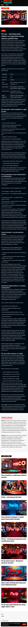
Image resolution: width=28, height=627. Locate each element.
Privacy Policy (17, 623)
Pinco (6, 404)
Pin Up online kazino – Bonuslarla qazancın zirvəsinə (12, 562)
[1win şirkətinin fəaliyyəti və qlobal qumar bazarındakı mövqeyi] (14, 507)
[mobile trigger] (2, 1)
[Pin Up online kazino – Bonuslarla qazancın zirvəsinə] (14, 551)
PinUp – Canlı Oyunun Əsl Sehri (11, 497)
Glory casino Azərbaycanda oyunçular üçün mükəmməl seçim (13, 584)
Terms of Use (6, 624)
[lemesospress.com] (8, 1)
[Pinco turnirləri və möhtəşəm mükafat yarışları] (14, 466)
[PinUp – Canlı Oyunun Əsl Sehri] (14, 487)
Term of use (5, 620)
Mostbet (3, 435)
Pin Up (2, 420)
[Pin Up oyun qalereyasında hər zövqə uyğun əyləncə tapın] (14, 595)
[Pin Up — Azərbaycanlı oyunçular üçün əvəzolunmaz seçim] (14, 529)
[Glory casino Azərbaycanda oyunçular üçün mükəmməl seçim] (14, 573)
